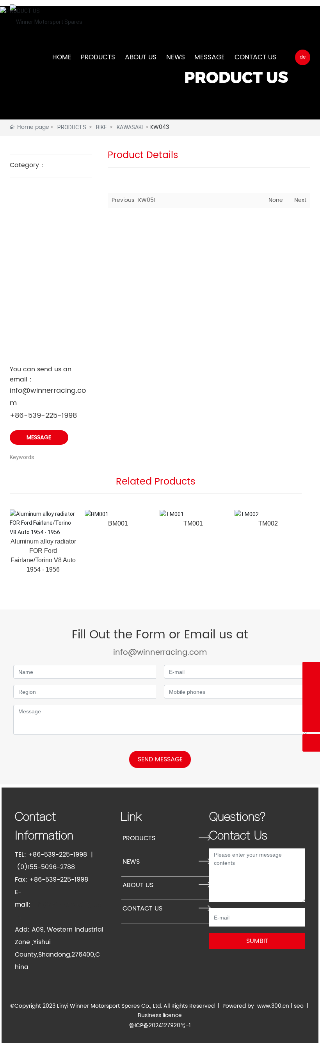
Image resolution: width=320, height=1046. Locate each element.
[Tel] (311, 670)
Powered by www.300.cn (255, 1005)
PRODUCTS (71, 127)
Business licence (160, 1015)
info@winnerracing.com (160, 652)
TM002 (268, 523)
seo (299, 1005)
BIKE (101, 127)
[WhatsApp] (311, 688)
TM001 (193, 523)
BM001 (118, 523)
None (275, 200)
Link (131, 816)
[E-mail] (311, 706)
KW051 (147, 200)
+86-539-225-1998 (43, 415)
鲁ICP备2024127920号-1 (160, 1025)
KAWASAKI (130, 127)
